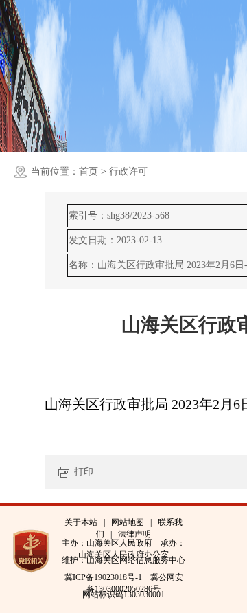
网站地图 (127, 522)
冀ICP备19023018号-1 (103, 577)
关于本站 (80, 522)
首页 (88, 171)
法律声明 (134, 534)
